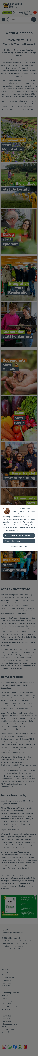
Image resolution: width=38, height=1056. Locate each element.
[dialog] (19, 528)
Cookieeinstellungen (19, 546)
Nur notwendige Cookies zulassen (17, 535)
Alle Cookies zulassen (13, 541)
